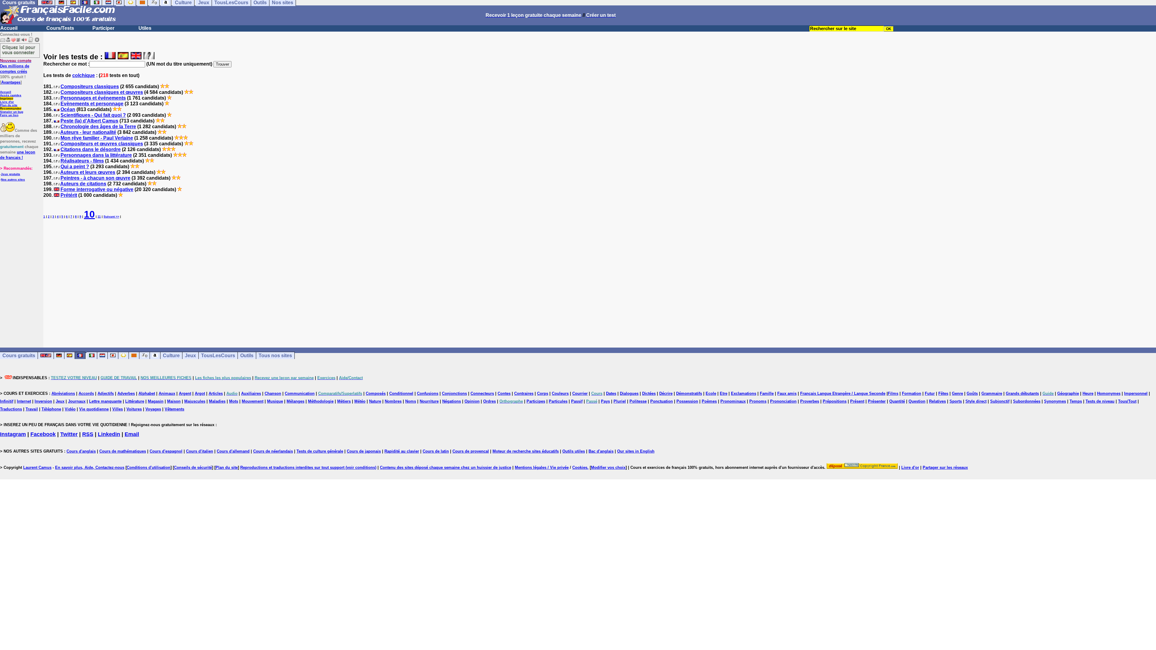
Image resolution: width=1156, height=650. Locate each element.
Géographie (1068, 393)
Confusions (427, 393)
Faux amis (787, 393)
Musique (275, 401)
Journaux (76, 401)
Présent (857, 401)
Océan (68, 109)
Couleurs (560, 393)
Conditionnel (401, 393)
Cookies (579, 467)
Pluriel (620, 401)
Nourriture (429, 401)
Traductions (11, 409)
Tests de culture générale (320, 451)
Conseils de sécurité (193, 467)
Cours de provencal (470, 451)
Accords (86, 393)
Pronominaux (733, 401)
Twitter (69, 434)
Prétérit (69, 195)
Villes (117, 409)
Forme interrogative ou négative (97, 189)
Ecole (711, 393)
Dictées (649, 393)
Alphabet (146, 393)
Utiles (144, 28)
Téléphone (51, 409)
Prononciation (783, 401)
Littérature (134, 401)
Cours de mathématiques (122, 451)
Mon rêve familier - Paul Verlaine (97, 138)
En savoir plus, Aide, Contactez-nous (89, 467)
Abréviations (63, 393)
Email (132, 434)
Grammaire (991, 393)
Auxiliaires (251, 393)
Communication (300, 393)
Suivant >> (111, 216)
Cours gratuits (18, 355)
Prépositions (835, 401)
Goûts (972, 393)
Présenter (877, 401)
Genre (957, 393)
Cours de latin (436, 451)
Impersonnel (1136, 393)
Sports (955, 401)
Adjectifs (106, 393)
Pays (605, 401)
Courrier (580, 393)
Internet (24, 401)
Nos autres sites (13, 179)
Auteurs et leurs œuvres (87, 172)
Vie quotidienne (94, 409)
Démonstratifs (689, 393)
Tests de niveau (1100, 401)
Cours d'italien (199, 451)
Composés (376, 393)
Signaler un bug (11, 111)
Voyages (153, 409)
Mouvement (252, 401)
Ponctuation (661, 401)
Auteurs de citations (83, 183)
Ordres (489, 401)
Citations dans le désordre (91, 149)
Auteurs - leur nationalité (88, 132)
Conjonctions (454, 393)
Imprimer (6, 98)
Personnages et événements (93, 98)
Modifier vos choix (608, 467)
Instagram (13, 434)
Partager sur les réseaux (945, 467)
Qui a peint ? (75, 166)
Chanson (273, 393)
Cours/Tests (60, 28)
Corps (542, 393)
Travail (32, 409)
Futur (930, 393)
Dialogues (629, 393)
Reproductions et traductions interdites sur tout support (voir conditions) (308, 467)
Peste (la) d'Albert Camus (89, 120)
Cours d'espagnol (166, 451)
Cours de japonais (364, 451)
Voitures (134, 409)
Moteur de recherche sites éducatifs (526, 451)
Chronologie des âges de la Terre (98, 126)
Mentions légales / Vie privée (542, 467)
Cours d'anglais (81, 451)
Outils (246, 355)
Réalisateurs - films (82, 160)
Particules (558, 401)
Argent (185, 393)
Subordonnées (1026, 401)
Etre (723, 393)
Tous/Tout (1127, 401)
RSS (87, 434)
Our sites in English (635, 451)
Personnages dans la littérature (96, 155)
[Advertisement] (599, 278)
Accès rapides (10, 95)
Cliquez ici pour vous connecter (18, 50)
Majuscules (194, 401)
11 (99, 216)
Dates (611, 393)
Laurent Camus (37, 467)
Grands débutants (1022, 393)
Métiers (344, 401)
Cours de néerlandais (273, 451)
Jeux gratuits (10, 174)
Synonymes (1055, 401)
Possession (687, 401)
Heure (1088, 393)
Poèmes (709, 401)
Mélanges (295, 401)
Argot (200, 393)
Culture (171, 355)
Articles (216, 393)
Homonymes (1108, 393)
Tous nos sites (275, 355)
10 (89, 214)
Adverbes (126, 393)
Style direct (976, 401)
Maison (174, 401)
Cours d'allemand (233, 451)
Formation (911, 393)
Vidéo (70, 409)
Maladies (217, 401)
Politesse (638, 401)
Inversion (43, 401)
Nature (375, 401)
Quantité (897, 401)
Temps (1076, 401)
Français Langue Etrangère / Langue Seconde (842, 393)
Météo (359, 401)
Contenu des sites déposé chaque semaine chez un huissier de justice (445, 467)
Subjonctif (999, 401)
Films (893, 393)
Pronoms (757, 401)
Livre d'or (7, 102)
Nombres (393, 401)
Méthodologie (321, 401)
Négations (451, 401)
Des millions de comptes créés (15, 66)
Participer (103, 28)
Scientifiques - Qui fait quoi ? (93, 115)
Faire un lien (9, 115)
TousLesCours (218, 355)
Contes (504, 393)
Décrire (666, 393)
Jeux (190, 355)
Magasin (155, 401)
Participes (536, 401)
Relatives (937, 401)
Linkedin (109, 434)
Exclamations (743, 393)
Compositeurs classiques (90, 86)
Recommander (10, 108)
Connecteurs (482, 393)
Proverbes (809, 401)
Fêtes (943, 393)
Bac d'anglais (601, 451)
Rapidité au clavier (401, 451)
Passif (577, 401)
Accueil (8, 28)
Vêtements (174, 409)
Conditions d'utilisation (148, 467)
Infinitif (6, 401)
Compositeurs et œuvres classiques (102, 143)
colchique (83, 75)
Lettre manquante (105, 401)
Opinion (472, 401)
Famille (767, 393)
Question (917, 401)
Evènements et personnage (92, 103)
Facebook (43, 434)
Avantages (10, 82)
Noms (410, 401)
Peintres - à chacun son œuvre (95, 178)
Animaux (167, 393)
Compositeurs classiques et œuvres (102, 92)
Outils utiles (573, 451)
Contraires (523, 393)
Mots (233, 401)
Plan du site (8, 105)
